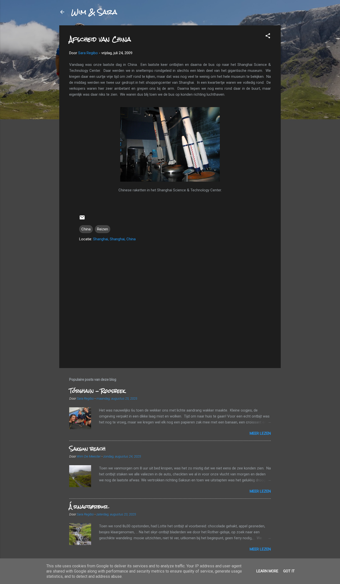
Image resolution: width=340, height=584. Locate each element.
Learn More (267, 571)
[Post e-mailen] (82, 219)
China (86, 229)
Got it (289, 571)
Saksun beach (87, 448)
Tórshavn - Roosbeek (97, 390)
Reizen (102, 229)
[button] (268, 37)
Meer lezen (260, 433)
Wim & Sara (94, 12)
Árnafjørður (88, 506)
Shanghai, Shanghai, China (114, 239)
